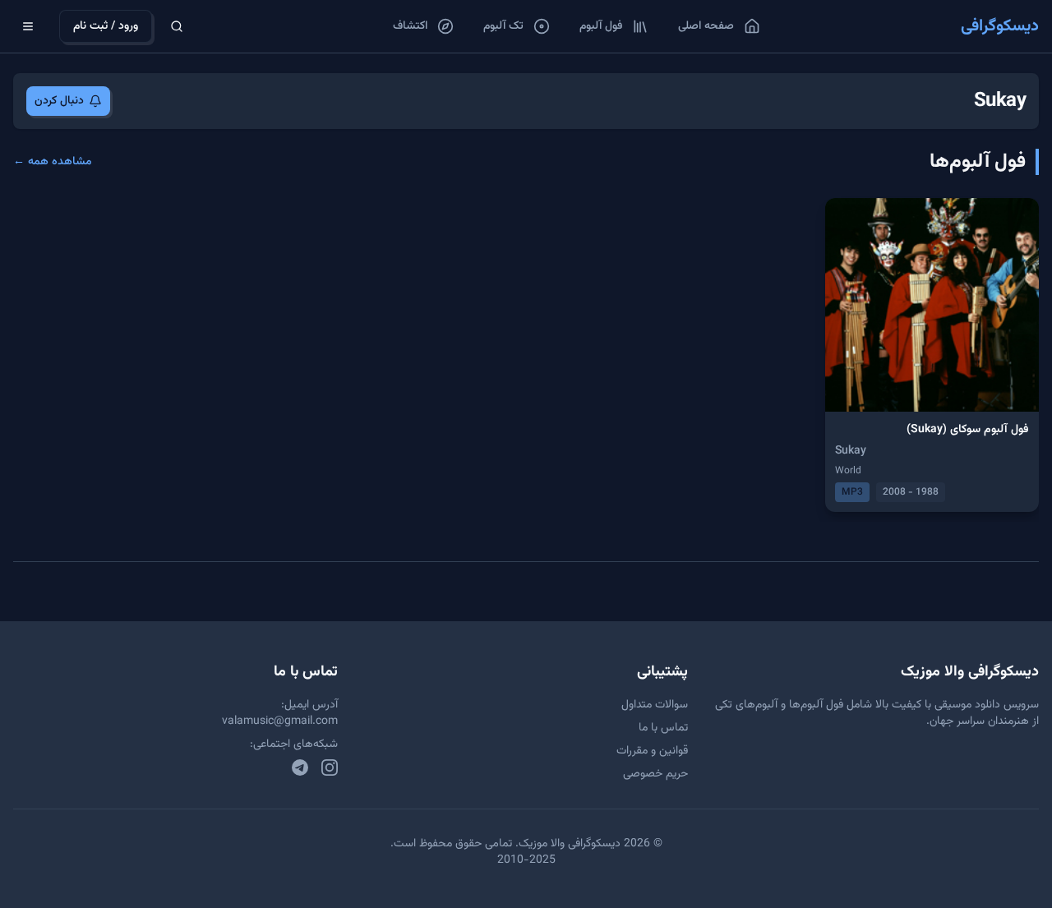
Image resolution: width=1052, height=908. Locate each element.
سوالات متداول (654, 705)
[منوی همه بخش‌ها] (28, 26)
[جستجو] (176, 26)
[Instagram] (329, 767)
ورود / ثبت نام (105, 26)
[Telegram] (300, 767)
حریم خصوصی (655, 774)
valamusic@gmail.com (280, 721)
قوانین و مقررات (652, 751)
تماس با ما (663, 728)
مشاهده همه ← (52, 162)
